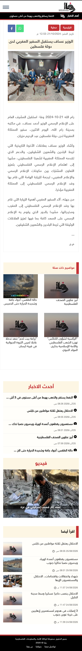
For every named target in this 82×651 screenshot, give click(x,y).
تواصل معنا (50, 647)
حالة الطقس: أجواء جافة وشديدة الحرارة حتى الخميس (20, 302)
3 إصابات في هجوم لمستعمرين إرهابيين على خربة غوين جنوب (54, 613)
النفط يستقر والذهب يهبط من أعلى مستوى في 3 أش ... (39, 397)
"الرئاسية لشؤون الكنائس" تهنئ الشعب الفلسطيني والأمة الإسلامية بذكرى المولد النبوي (62, 344)
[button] (9, 488)
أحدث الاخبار (41, 387)
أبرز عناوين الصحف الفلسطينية (67, 302)
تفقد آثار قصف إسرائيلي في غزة (40, 507)
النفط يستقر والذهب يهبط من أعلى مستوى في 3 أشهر (32, 16)
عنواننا (39, 647)
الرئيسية (67, 27)
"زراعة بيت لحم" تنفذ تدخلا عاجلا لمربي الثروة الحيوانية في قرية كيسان (21, 342)
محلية (54, 27)
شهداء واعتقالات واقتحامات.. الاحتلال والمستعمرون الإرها (56, 578)
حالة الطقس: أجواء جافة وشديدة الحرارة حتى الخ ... (43, 450)
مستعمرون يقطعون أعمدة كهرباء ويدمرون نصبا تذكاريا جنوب (59, 561)
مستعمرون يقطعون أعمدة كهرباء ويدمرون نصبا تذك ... (41, 424)
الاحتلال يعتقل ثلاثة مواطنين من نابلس (50, 411)
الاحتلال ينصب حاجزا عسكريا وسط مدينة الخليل (54, 595)
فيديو (41, 463)
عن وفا (29, 647)
